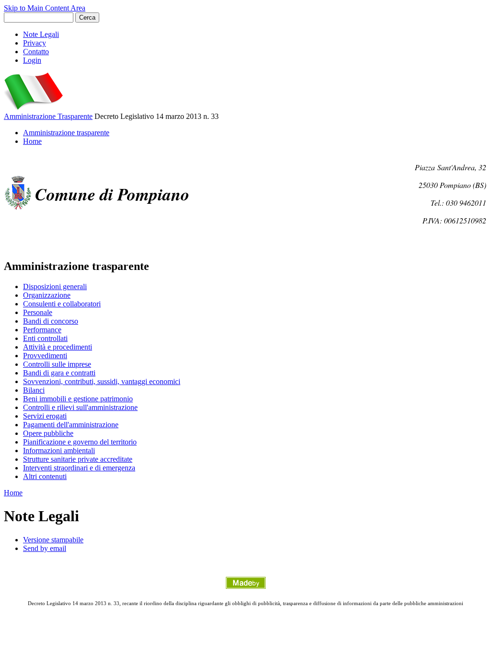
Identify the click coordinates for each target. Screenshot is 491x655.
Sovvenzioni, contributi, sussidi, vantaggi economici (101, 381)
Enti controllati (45, 338)
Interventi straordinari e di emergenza (79, 468)
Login (32, 60)
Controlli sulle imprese (57, 364)
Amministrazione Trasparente (48, 116)
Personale (37, 312)
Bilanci (34, 390)
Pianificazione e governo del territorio (80, 442)
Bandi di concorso (50, 321)
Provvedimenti (45, 355)
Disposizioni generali (55, 286)
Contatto (36, 51)
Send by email (44, 548)
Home (32, 141)
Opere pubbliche (48, 433)
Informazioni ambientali (59, 450)
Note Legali (41, 34)
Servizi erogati (45, 416)
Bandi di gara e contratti (59, 373)
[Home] (33, 108)
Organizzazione (46, 295)
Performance (42, 330)
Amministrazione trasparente (66, 133)
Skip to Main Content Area (44, 8)
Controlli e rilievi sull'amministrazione (80, 407)
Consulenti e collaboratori (62, 304)
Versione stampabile (53, 540)
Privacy (34, 43)
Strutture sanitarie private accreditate (77, 459)
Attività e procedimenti (57, 347)
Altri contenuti (45, 476)
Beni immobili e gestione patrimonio (78, 399)
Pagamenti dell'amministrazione (70, 425)
